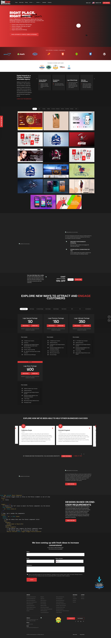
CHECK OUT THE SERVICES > (24, 99)
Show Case (21, 2)
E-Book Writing (59, 612)
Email (28, 558)
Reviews (74, 602)
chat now (70, 279)
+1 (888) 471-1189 (98, 2)
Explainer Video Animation (61, 605)
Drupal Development (30, 605)
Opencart (42, 598)
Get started (106, 2)
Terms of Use (75, 634)
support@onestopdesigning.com (32, 627)
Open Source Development (32, 602)
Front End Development (31, 598)
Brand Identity (43, 602)
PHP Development (30, 603)
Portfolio (74, 600)
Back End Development (31, 600)
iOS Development (59, 598)
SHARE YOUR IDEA (71, 520)
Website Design (43, 605)
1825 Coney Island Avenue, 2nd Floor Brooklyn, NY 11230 (32, 620)
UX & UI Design (43, 603)
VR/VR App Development (61, 603)
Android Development (60, 600)
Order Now (35, 325)
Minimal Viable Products (31, 607)
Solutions (38, 2)
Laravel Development (45, 612)
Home (16, 2)
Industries (44, 2)
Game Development (60, 602)
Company (49, 2)
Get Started (80, 618)
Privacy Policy (82, 634)
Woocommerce (43, 600)
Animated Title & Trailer (60, 607)
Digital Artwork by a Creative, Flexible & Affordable (24, 34)
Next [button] (94, 80)
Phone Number (59, 558)
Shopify (28, 610)
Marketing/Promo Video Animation (62, 610)
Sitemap (82, 598)
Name (28, 551)
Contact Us (71, 618)
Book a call (88, 2)
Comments (29, 565)
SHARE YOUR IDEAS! (66, 456)
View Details (25, 325)
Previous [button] (37, 80)
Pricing (26, 2)
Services (30, 2)
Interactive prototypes (45, 607)
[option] (7, 54)
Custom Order (78, 279)
